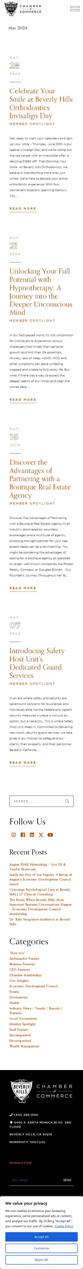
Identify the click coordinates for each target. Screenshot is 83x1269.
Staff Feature (19, 1029)
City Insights (19, 980)
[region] (41, 1232)
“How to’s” (17, 953)
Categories (29, 942)
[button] (74, 10)
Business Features (22, 964)
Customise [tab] (41, 1248)
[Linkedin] (32, 835)
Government (19, 997)
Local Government (23, 1018)
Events (14, 991)
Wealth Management (25, 1046)
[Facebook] (23, 835)
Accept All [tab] (41, 1237)
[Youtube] (50, 835)
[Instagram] (13, 835)
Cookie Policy (64, 1226)
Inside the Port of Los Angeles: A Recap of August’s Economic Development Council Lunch (41, 879)
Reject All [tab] (41, 1260)
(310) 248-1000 (26, 1115)
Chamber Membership (25, 975)
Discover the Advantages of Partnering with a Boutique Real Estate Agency (40, 479)
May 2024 (18, 28)
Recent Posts (28, 852)
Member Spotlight (33, 124)
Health (14, 1003)
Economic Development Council (34, 986)
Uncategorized (20, 1040)
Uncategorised (20, 1035)
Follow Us (28, 822)
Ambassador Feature (24, 958)
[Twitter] (41, 835)
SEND (67, 1180)
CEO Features (20, 969)
